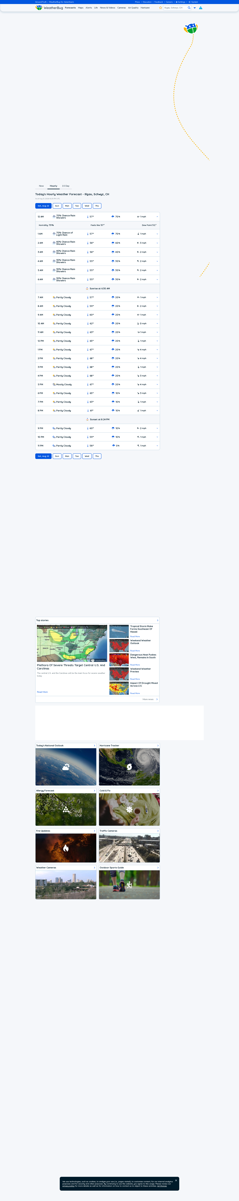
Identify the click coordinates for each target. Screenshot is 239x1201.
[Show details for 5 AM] (157, 270)
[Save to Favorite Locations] (160, 7)
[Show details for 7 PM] (157, 402)
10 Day (65, 185)
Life (96, 7)
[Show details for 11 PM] (157, 446)
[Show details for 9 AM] (157, 315)
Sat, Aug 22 (43, 206)
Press (137, 2)
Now (41, 185)
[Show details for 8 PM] (157, 410)
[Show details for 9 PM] (157, 428)
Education (147, 2)
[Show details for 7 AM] (157, 297)
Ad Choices (162, 1186)
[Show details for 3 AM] (157, 252)
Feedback (158, 2)
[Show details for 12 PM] (157, 341)
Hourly (53, 185)
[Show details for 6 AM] (157, 279)
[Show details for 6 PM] (157, 393)
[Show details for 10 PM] (157, 437)
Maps (80, 7)
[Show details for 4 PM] (157, 376)
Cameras (121, 7)
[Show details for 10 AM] (157, 323)
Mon (67, 206)
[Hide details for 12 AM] (157, 217)
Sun (57, 206)
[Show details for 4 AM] (157, 261)
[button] (176, 1180)
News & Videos (107, 7)
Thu (97, 206)
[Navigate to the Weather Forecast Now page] (49, 8)
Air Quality (133, 7)
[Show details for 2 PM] (157, 358)
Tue (77, 206)
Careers (169, 2)
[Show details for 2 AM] (157, 243)
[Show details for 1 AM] (157, 234)
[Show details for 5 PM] (157, 384)
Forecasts (70, 7)
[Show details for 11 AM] (157, 332)
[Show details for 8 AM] (157, 306)
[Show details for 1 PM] (157, 349)
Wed (87, 206)
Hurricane (145, 7)
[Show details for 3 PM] (157, 367)
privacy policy (68, 1186)
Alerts (89, 7)
